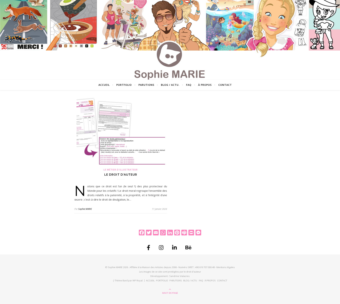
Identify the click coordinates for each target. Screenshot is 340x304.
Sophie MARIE (85, 208)
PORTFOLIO (124, 84)
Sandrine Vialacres (179, 276)
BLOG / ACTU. (170, 84)
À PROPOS (205, 84)
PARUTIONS (146, 84)
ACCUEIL (104, 84)
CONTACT (225, 84)
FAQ (188, 84)
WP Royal (137, 280)
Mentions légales (225, 267)
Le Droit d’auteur (120, 174)
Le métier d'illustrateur (121, 169)
